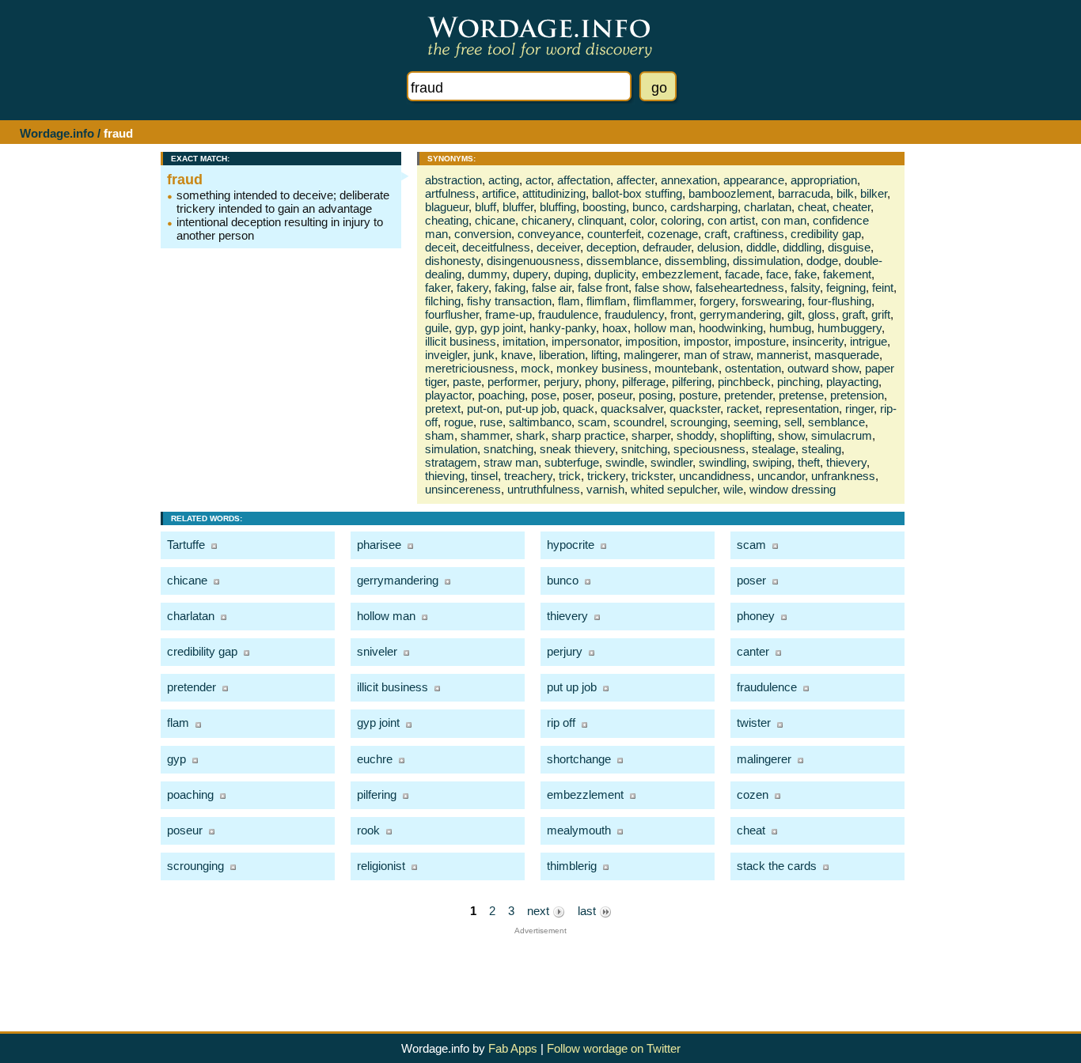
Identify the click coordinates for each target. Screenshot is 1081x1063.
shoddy (695, 435)
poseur (614, 395)
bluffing (558, 207)
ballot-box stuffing (637, 193)
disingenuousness (533, 260)
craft (715, 233)
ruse (491, 422)
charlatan (767, 207)
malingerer (650, 354)
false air (551, 287)
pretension (857, 395)
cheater (851, 207)
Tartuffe (186, 544)
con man (783, 220)
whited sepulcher (674, 489)
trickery (606, 475)
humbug (790, 328)
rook (368, 830)
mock (535, 368)
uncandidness (715, 475)
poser (577, 395)
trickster (652, 475)
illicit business (460, 341)
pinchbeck (744, 381)
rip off (561, 722)
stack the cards (777, 865)
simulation (451, 449)
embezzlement (680, 274)
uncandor (781, 475)
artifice (499, 193)
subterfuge (571, 462)
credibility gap (826, 233)
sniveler (377, 651)
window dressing (792, 489)
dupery (530, 274)
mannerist (782, 354)
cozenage (672, 233)
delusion (718, 247)
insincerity (818, 341)
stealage (773, 449)
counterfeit (614, 233)
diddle (761, 247)
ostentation (753, 368)
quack (578, 408)
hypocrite (570, 544)
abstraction (453, 180)
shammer (485, 435)
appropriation (824, 180)
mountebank (686, 368)
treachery (528, 475)
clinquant (601, 220)
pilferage (644, 381)
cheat (812, 207)
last (588, 910)
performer (512, 381)
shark (530, 435)
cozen (752, 794)
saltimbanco (540, 422)
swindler (671, 462)
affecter (635, 180)
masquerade (846, 354)
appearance (753, 180)
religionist (381, 865)
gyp (464, 328)
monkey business (602, 368)
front (681, 314)
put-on (483, 408)
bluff (485, 207)
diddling (802, 247)
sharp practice (588, 435)
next (539, 910)
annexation (689, 180)
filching (443, 301)
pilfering (691, 381)
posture (698, 395)
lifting (604, 354)
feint (882, 287)
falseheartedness (740, 287)
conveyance (549, 233)
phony (600, 381)
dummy (487, 274)
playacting (852, 381)
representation (802, 408)
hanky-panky (562, 328)
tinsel (484, 475)
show (791, 435)
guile (437, 328)
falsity (805, 287)
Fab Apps (512, 1048)
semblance (836, 422)
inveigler (446, 354)
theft (809, 462)
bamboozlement (730, 193)
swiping (772, 462)
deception (611, 247)
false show (662, 287)
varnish (605, 489)
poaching (501, 395)
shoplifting (746, 435)
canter (753, 651)
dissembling (695, 260)
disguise (849, 247)
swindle (624, 462)
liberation (562, 354)
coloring (681, 220)
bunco (648, 207)
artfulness (450, 193)
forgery (717, 301)
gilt (794, 314)
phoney (756, 615)
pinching (798, 381)
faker (437, 287)
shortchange (579, 759)
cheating (446, 220)
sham (439, 435)
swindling (722, 462)
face (777, 274)
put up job (572, 687)
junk (484, 354)
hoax (615, 328)
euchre (375, 759)
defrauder (667, 247)
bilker (873, 193)
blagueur (446, 207)
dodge (822, 260)
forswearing (772, 301)
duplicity (614, 274)
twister (754, 722)
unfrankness (843, 475)
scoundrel (638, 422)
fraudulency (634, 314)
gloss (822, 314)
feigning (846, 287)
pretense (801, 395)
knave (517, 354)
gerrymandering (740, 314)
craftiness (759, 233)
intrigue (868, 341)
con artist (731, 220)
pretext (443, 408)
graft (853, 314)
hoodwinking (731, 328)
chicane (495, 220)
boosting (604, 207)
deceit (440, 247)
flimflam (606, 301)
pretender (748, 395)
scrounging (698, 422)
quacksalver (632, 408)
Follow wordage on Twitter (614, 1048)
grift (880, 314)
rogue (458, 422)
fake (806, 274)
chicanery (546, 220)
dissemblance (622, 260)
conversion (482, 233)
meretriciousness (469, 368)
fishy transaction (509, 301)
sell (793, 422)
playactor (448, 395)
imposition (651, 341)
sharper (651, 435)
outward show (823, 368)
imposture (760, 341)
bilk (845, 193)
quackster (694, 408)
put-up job (531, 408)
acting (503, 180)
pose (543, 395)
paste (467, 381)
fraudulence (568, 314)
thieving (445, 475)
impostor (706, 341)
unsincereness (463, 489)
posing (656, 395)
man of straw (717, 354)
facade (742, 274)
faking (510, 287)
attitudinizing (554, 193)
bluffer (518, 207)
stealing (821, 449)
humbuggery (849, 328)
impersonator (585, 341)
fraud (185, 179)
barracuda (804, 193)
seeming (756, 422)
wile (733, 489)
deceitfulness (496, 247)
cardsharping (704, 207)
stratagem (451, 462)
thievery (846, 462)
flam (569, 301)
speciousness (709, 449)
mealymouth (579, 830)
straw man (511, 462)
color (642, 220)
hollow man (663, 328)
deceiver (558, 247)
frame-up (508, 314)
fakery (472, 287)
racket (742, 408)
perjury (561, 381)
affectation (583, 180)
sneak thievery (577, 449)
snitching (644, 449)
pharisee (379, 544)
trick (570, 475)
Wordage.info (57, 133)
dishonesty (452, 260)
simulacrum (841, 435)
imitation (524, 341)
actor (538, 180)
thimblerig (572, 865)
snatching (508, 449)
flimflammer (663, 301)
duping (571, 274)
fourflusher (452, 314)
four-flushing (839, 301)
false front (603, 287)
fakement (847, 274)
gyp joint (501, 328)
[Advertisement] (540, 970)
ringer (859, 408)
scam (592, 422)
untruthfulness (543, 489)
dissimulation (766, 260)
